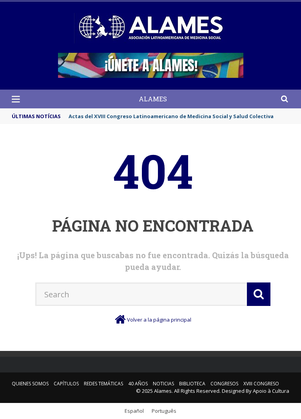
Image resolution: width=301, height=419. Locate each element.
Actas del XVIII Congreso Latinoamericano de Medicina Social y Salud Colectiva (171, 116)
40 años (138, 383)
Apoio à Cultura (271, 390)
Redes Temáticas (103, 383)
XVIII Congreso (261, 383)
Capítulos (66, 383)
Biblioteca (192, 383)
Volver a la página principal (159, 319)
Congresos (224, 383)
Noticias (163, 383)
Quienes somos (30, 383)
